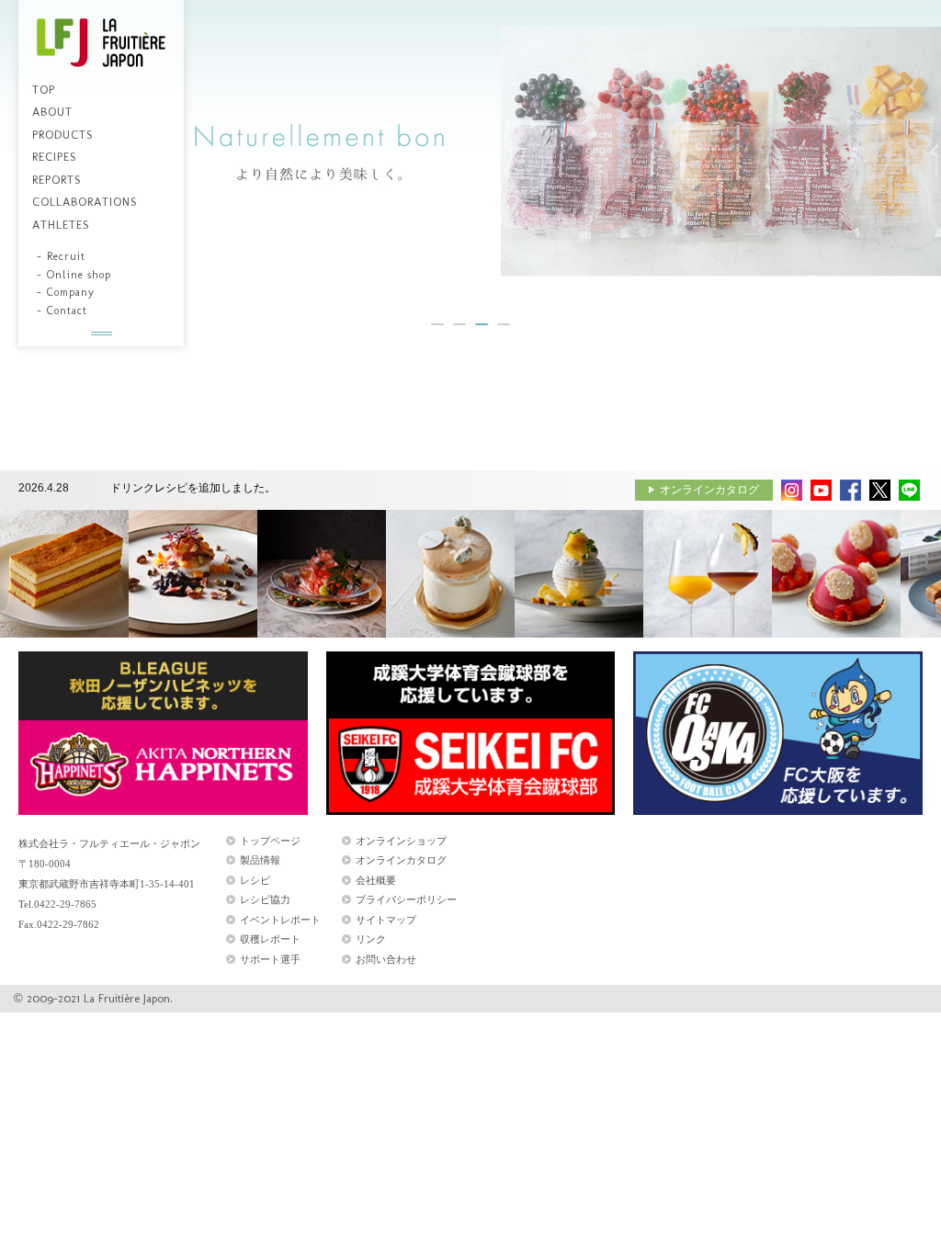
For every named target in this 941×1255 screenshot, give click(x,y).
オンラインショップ (401, 840)
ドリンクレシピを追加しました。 (193, 487)
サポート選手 (270, 959)
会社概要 (376, 880)
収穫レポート (270, 938)
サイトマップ (386, 919)
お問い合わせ (386, 959)
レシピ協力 (265, 899)
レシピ (255, 880)
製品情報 (260, 859)
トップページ (270, 840)
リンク (371, 938)
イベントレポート (280, 919)
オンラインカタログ (709, 489)
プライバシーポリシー (406, 899)
